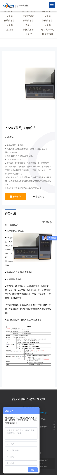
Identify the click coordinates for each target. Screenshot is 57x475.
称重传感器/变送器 (9, 22)
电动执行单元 (47, 29)
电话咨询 (39, 196)
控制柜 (9, 29)
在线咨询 (17, 196)
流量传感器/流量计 (28, 22)
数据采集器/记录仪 (28, 31)
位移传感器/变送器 (47, 22)
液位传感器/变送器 (47, 13)
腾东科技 (43, 466)
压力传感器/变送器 (9, 13)
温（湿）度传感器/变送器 (28, 13)
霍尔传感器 (47, 34)
